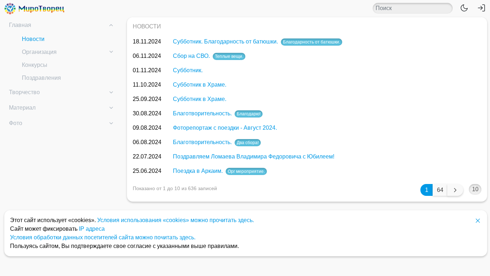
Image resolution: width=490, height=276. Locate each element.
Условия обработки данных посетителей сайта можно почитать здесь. (102, 237)
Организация (39, 52)
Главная (20, 25)
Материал (22, 108)
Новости (33, 39)
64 (440, 190)
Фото (15, 123)
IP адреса (92, 229)
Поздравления (41, 78)
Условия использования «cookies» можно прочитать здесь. (175, 220)
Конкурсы (34, 65)
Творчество (24, 92)
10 (475, 189)
